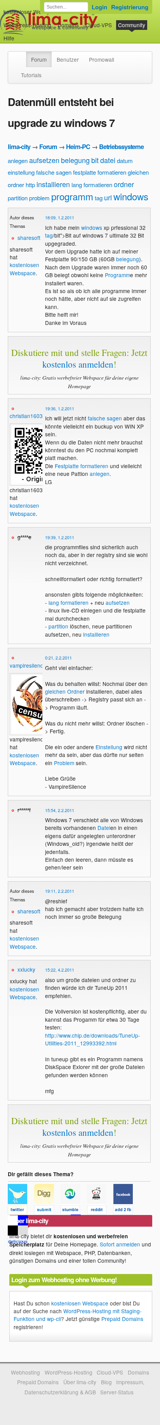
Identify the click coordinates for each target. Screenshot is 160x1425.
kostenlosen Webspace (24, 268)
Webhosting (25, 1372)
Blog (106, 1382)
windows (130, 196)
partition (18, 198)
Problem (64, 763)
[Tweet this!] (21, 1211)
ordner (124, 184)
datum (125, 160)
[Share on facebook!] (125, 1211)
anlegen (18, 160)
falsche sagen (53, 172)
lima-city (19, 146)
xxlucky (26, 969)
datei (107, 160)
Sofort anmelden (120, 1244)
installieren (53, 184)
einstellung (21, 172)
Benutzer (68, 59)
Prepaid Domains (122, 1319)
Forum (39, 59)
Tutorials (31, 75)
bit (95, 160)
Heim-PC (78, 146)
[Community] (21, 55)
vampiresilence (28, 665)
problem (39, 198)
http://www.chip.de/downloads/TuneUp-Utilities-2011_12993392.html (92, 1039)
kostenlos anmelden (77, 364)
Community (131, 25)
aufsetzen (44, 160)
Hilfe (8, 38)
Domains (68, 25)
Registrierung (129, 7)
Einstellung (109, 747)
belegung (75, 160)
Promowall (101, 59)
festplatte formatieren (99, 172)
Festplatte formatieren (81, 466)
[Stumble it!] (74, 1211)
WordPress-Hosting (27, 25)
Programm (117, 275)
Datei (103, 827)
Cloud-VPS (98, 25)
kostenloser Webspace (31, 12)
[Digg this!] (47, 1211)
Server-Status (117, 1392)
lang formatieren (91, 185)
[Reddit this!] (100, 1211)
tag (99, 198)
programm (72, 196)
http (30, 185)
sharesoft (28, 237)
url (108, 197)
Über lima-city (79, 1382)
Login (99, 7)
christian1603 (26, 416)
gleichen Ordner (65, 691)
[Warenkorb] (21, 34)
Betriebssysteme (121, 146)
